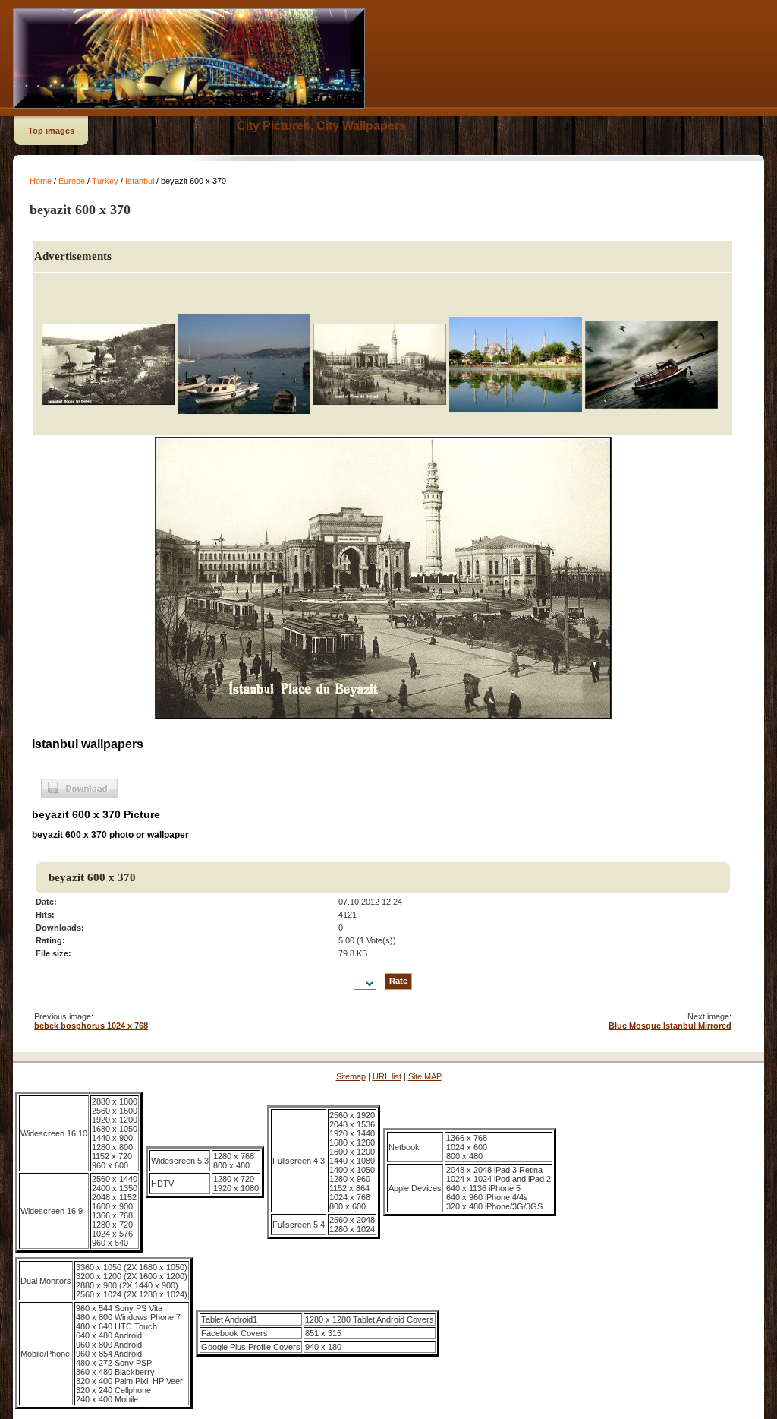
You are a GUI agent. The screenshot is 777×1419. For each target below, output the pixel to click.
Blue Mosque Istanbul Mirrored (670, 1025)
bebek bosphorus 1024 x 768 (91, 1025)
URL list (387, 1076)
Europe (71, 180)
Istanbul (139, 180)
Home (41, 180)
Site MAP (425, 1076)
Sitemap (351, 1076)
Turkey (105, 180)
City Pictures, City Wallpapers (321, 125)
